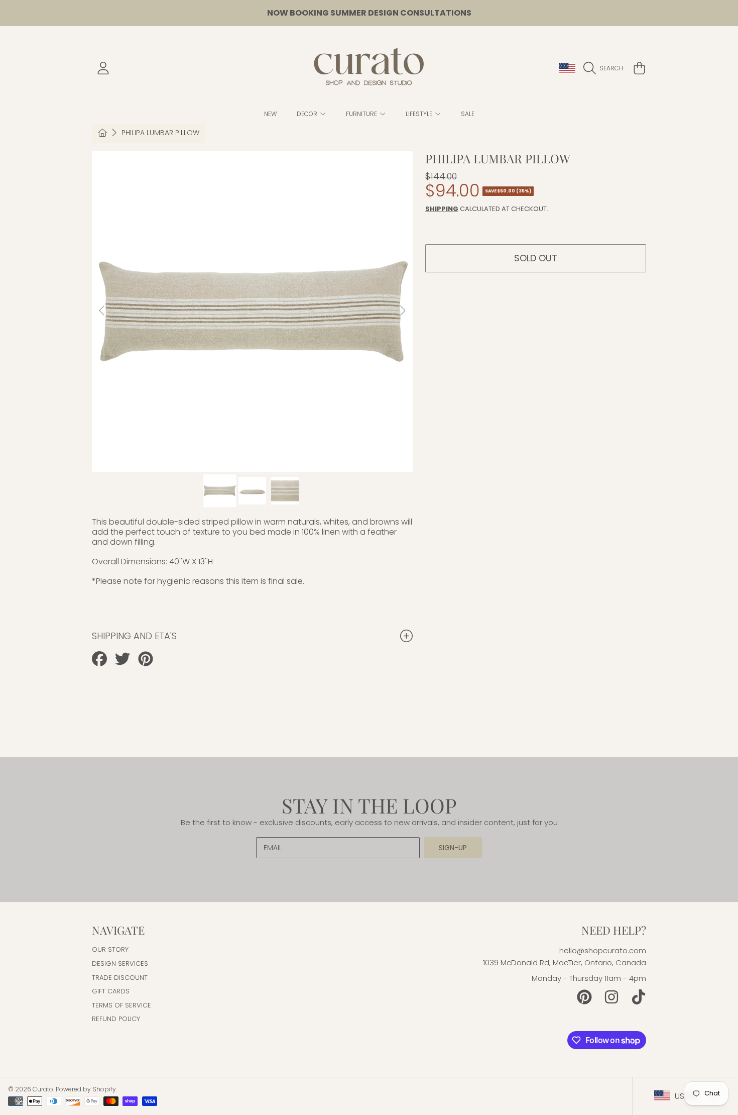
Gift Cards (111, 991)
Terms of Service (121, 1005)
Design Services (120, 963)
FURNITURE (362, 114)
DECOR (308, 114)
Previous (102, 311)
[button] (605, 68)
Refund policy (116, 1019)
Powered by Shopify (86, 1089)
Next (402, 311)
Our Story (110, 949)
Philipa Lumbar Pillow (160, 133)
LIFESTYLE (420, 114)
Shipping (441, 209)
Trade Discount (120, 977)
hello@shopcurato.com (602, 950)
